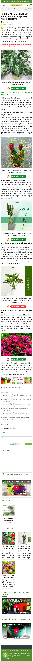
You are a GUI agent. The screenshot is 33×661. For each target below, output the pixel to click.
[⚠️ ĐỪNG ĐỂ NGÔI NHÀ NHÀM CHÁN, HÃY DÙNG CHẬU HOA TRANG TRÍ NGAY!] (16, 5)
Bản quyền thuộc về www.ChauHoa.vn (15, 651)
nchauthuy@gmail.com (23, 1)
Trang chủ (4, 9)
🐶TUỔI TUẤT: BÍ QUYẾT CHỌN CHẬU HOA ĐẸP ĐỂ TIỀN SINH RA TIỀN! (17, 400)
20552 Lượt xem (21, 22)
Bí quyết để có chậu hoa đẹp (16, 9)
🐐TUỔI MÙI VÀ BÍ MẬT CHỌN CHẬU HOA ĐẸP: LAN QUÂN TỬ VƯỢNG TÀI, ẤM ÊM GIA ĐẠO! (17, 414)
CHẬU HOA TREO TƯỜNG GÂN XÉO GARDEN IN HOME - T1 (8, 519)
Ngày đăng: (5, 22)
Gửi (28, 444)
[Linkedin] (12, 388)
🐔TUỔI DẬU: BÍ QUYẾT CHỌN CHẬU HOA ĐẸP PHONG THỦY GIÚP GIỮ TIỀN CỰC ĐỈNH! (16, 405)
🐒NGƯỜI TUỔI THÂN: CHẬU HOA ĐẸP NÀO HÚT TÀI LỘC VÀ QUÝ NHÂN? (17, 409)
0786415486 (13, 1)
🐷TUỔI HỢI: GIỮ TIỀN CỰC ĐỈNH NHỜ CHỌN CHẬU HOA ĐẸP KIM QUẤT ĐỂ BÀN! (17, 396)
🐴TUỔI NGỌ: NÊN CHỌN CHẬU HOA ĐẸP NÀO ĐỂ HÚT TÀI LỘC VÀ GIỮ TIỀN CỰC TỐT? (16, 418)
